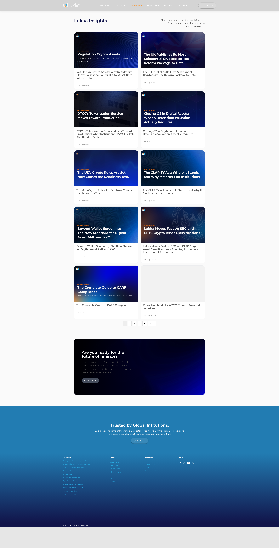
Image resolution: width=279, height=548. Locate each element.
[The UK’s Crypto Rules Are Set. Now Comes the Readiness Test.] (106, 177)
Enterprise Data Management (74, 461)
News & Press (115, 469)
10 (144, 323)
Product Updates (150, 316)
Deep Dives (148, 141)
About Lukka (114, 462)
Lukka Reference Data (71, 478)
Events (112, 482)
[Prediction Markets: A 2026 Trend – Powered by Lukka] (173, 292)
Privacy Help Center (152, 471)
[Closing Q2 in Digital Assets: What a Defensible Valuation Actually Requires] (173, 119)
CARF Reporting (69, 494)
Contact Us (114, 465)
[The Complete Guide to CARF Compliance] (106, 292)
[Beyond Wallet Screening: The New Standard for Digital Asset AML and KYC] (106, 235)
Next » (152, 323)
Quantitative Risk (69, 481)
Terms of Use (150, 467)
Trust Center (114, 475)
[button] (180, 462)
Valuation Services (70, 491)
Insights (148, 461)
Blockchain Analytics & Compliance (76, 464)
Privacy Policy (150, 464)
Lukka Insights (68, 474)
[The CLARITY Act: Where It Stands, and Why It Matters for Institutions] (173, 177)
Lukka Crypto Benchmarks (73, 484)
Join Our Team (115, 472)
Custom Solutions (70, 471)
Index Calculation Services (73, 488)
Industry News (82, 85)
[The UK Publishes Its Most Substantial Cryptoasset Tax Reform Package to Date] (173, 60)
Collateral (113, 478)
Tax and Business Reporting (73, 467)
